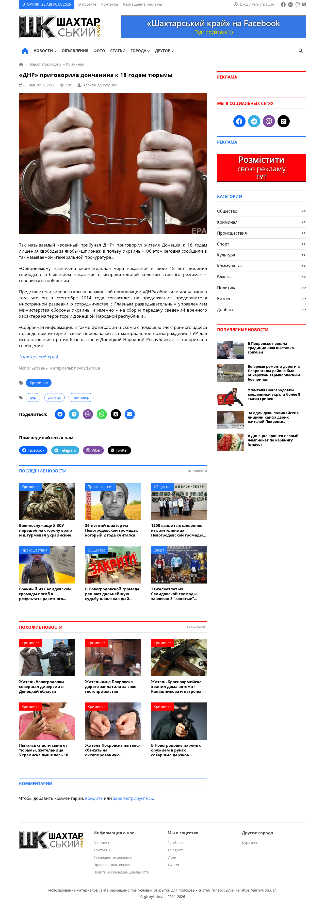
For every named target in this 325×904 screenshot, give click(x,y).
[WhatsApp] (102, 414)
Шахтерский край (38, 357)
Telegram (176, 850)
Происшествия (100, 486)
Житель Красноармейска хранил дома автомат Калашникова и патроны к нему (178, 686)
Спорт (159, 550)
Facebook (175, 842)
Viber (172, 857)
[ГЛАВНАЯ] (25, 51)
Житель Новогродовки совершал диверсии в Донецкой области (41, 686)
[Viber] (88, 414)
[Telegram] (74, 414)
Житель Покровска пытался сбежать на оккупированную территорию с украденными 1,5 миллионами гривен (113, 750)
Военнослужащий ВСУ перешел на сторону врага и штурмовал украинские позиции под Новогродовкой (45, 530)
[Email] (130, 414)
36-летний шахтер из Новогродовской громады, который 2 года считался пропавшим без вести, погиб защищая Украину (111, 530)
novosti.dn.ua (87, 368)
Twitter (174, 864)
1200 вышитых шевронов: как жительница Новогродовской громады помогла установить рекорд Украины (177, 530)
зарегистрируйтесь (133, 798)
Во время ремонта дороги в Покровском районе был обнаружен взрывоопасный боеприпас (274, 372)
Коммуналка (261, 266)
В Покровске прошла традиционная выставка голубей (271, 347)
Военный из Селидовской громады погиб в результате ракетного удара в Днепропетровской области (46, 594)
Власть (261, 277)
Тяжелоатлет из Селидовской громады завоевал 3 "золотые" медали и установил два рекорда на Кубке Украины (178, 594)
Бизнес (261, 298)
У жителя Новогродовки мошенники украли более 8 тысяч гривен (274, 394)
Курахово (250, 842)
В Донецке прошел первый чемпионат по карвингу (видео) (273, 440)
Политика (261, 287)
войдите (94, 798)
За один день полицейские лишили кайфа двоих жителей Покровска (273, 417)
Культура (261, 255)
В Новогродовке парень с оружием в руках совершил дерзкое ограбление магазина (176, 750)
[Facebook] (60, 414)
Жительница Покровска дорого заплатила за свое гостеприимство (110, 686)
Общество (162, 486)
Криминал (39, 382)
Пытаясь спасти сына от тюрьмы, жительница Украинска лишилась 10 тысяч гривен (43, 750)
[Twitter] (116, 414)
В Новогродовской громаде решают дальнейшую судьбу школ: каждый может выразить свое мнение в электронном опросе (112, 594)
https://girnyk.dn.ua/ (258, 890)
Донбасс (261, 309)
